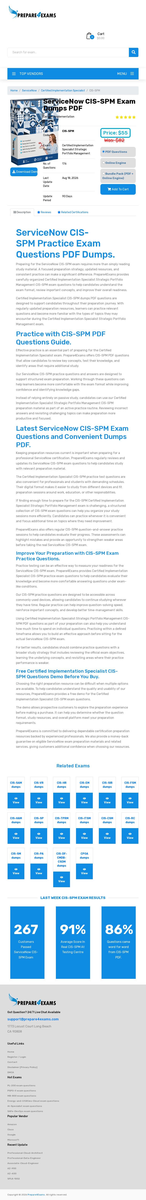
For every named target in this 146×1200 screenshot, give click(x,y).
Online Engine (115, 163)
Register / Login (16, 1057)
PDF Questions (116, 152)
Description (23, 212)
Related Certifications (74, 212)
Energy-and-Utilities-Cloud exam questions (33, 1101)
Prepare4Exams (36, 1194)
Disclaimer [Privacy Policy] (22, 1067)
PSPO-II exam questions (21, 1090)
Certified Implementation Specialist (63, 90)
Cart (101, 34)
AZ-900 (11, 1168)
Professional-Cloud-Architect (25, 1153)
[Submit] (133, 52)
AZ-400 (11, 1173)
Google (11, 1134)
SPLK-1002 (13, 1178)
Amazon (12, 1124)
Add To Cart (120, 189)
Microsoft (13, 1139)
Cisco (10, 1129)
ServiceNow (29, 90)
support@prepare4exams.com (33, 1019)
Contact (12, 1062)
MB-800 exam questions (21, 1095)
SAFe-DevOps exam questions (25, 1111)
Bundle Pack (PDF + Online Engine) (117, 176)
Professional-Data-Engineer (24, 1158)
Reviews (45, 212)
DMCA (10, 1072)
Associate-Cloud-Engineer (23, 1163)
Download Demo (26, 172)
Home (14, 90)
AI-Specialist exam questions (24, 1106)
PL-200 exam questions (21, 1085)
